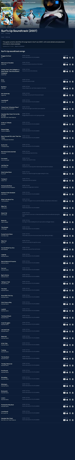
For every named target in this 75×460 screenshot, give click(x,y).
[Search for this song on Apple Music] (67, 58)
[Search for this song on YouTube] (64, 58)
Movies (65, 2)
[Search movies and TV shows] (57, 2)
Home (2, 37)
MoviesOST (6, 2)
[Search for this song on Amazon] (73, 58)
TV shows (71, 2)
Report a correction (19, 46)
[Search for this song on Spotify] (70, 58)
